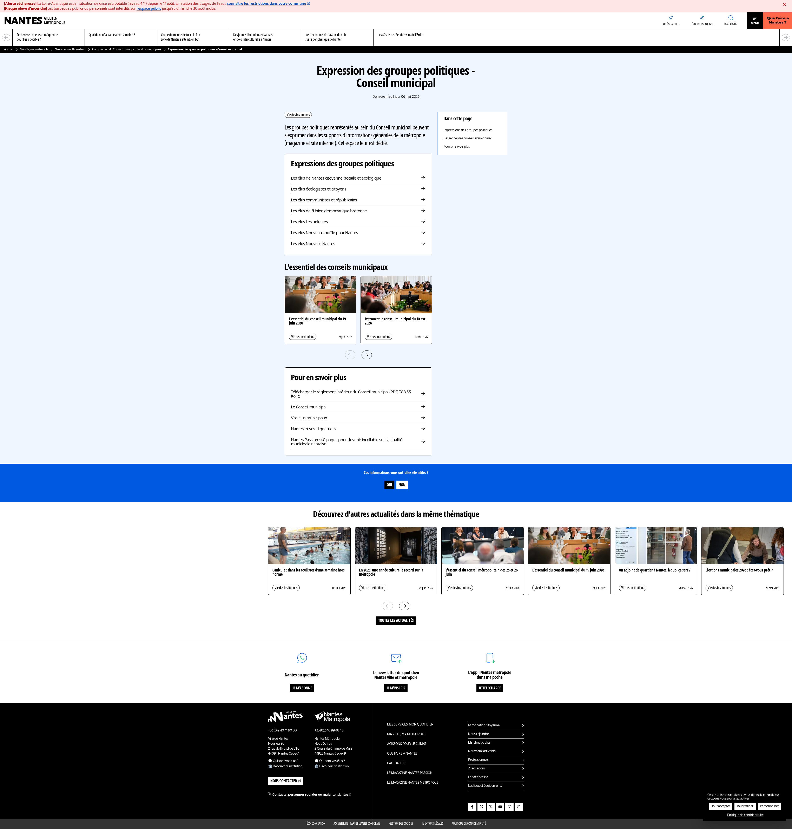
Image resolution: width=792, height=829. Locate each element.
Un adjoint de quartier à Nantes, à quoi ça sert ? (654, 570)
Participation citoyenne (484, 725)
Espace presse (478, 777)
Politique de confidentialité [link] (745, 815)
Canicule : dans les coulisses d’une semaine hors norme (308, 572)
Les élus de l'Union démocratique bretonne (329, 211)
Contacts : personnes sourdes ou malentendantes (310, 794)
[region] (396, 37)
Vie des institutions (298, 115)
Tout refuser (745, 806)
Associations (477, 768)
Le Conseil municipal (308, 407)
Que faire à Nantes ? (777, 20)
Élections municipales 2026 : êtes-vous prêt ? (739, 570)
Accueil (8, 49)
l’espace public (149, 9)
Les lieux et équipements (485, 786)
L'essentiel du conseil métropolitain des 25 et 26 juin (482, 572)
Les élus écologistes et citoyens (318, 189)
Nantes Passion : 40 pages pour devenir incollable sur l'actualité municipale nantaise (346, 442)
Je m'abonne (302, 688)
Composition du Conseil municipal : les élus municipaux (126, 49)
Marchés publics (479, 742)
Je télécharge (490, 688)
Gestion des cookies (401, 823)
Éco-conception (315, 823)
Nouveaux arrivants (482, 751)
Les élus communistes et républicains (324, 200)
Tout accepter (721, 806)
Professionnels (478, 760)
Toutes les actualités (396, 621)
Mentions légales (432, 823)
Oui (389, 485)
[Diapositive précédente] (6, 37)
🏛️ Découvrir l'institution (285, 766)
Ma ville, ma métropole (34, 49)
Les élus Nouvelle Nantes (313, 244)
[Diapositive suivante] (786, 37)
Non (402, 485)
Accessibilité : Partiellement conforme (357, 823)
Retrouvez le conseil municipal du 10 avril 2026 (396, 321)
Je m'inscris (396, 688)
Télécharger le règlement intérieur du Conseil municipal (351, 394)
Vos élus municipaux (309, 418)
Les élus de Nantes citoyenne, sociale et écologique (336, 178)
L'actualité (396, 763)
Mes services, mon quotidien (410, 724)
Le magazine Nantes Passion (410, 773)
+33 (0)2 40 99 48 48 (329, 730)
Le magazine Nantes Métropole (412, 782)
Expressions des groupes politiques (467, 130)
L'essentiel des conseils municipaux (467, 138)
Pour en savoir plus (456, 146)
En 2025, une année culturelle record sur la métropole (391, 572)
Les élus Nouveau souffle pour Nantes (324, 233)
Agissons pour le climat (406, 744)
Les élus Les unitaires (309, 222)
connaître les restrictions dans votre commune (266, 4)
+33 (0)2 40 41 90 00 (282, 730)
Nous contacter (283, 781)
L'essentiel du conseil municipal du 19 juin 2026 (317, 321)
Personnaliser (769, 806)
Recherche (730, 24)
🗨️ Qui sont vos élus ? (283, 761)
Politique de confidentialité (469, 823)
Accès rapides (670, 24)
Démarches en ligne (702, 24)
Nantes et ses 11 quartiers (70, 49)
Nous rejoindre (478, 734)
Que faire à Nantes (402, 753)
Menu (755, 23)
